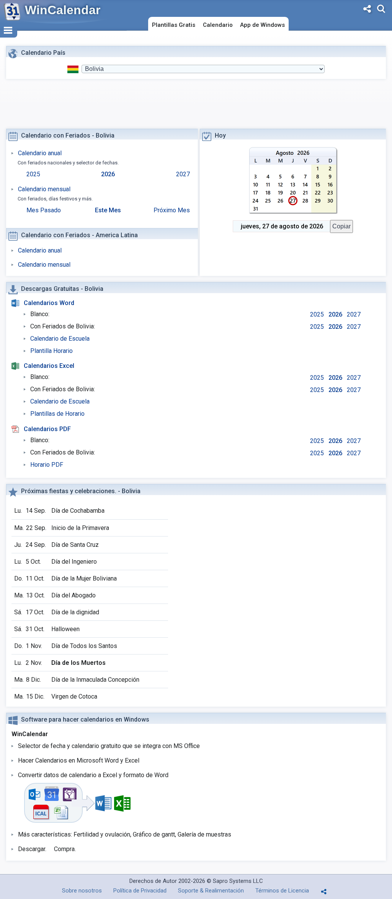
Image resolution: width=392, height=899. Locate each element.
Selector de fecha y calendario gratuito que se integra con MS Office (109, 746)
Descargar (31, 849)
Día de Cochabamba (78, 510)
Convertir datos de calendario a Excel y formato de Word (93, 775)
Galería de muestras (204, 834)
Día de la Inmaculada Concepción (95, 679)
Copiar (341, 226)
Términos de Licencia (282, 890)
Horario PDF (46, 464)
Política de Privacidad (140, 890)
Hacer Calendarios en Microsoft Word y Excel (78, 760)
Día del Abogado (73, 595)
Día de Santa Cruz (75, 544)
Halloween (65, 629)
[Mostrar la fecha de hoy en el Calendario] (292, 180)
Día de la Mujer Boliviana (84, 578)
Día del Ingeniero (74, 561)
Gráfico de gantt (154, 834)
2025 (33, 174)
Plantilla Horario (51, 350)
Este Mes (108, 210)
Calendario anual (40, 153)
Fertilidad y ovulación (102, 834)
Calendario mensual (44, 189)
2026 (108, 174)
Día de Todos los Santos (84, 646)
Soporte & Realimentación (211, 890)
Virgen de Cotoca (74, 696)
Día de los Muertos (78, 662)
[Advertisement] (198, 107)
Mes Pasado (43, 210)
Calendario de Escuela (60, 338)
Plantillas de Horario (57, 413)
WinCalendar (62, 10)
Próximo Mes (172, 210)
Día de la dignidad (75, 612)
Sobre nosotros (82, 890)
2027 (183, 174)
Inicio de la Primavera (80, 528)
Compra (64, 849)
